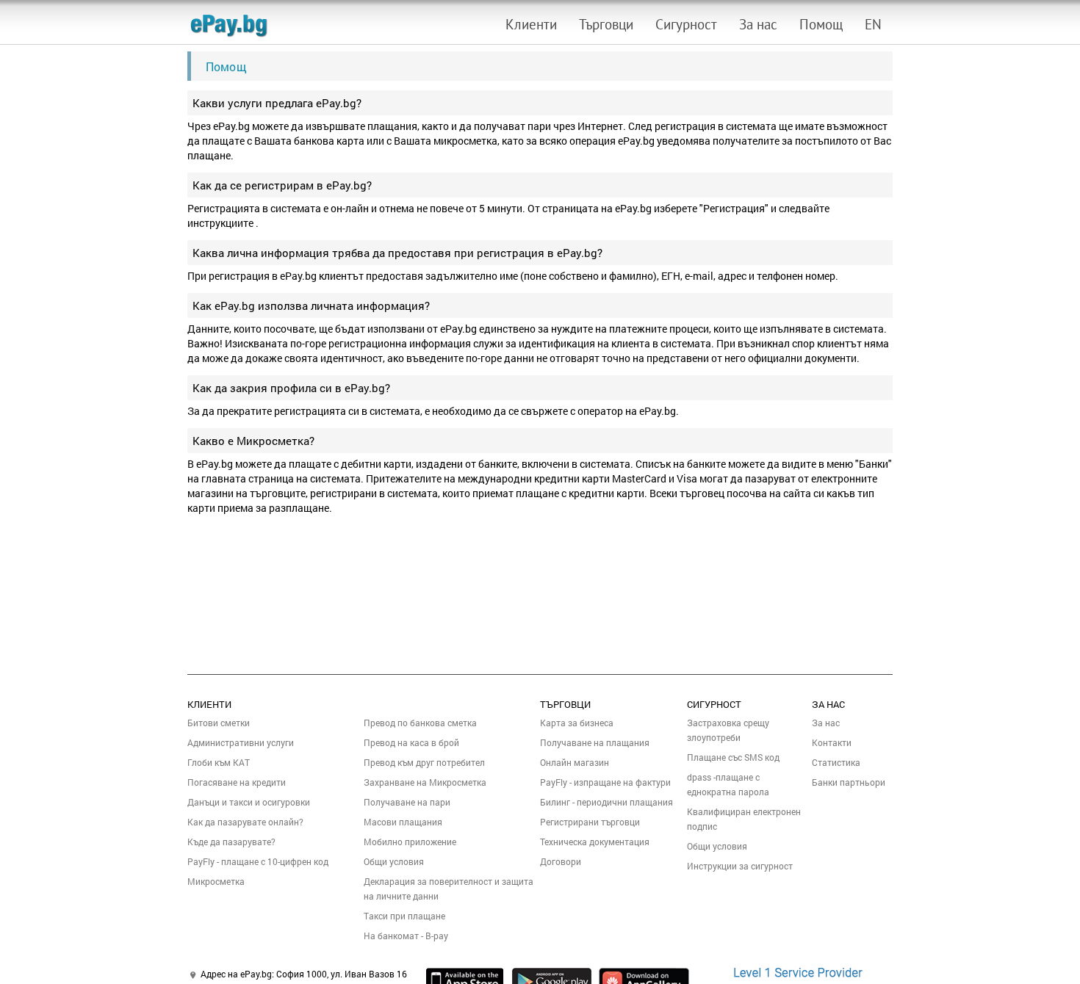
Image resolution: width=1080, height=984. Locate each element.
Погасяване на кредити (236, 782)
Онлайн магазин (574, 762)
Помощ (821, 24)
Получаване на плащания (594, 742)
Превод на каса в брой (411, 742)
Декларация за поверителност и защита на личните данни (448, 888)
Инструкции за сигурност (740, 866)
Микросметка (216, 881)
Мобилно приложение (410, 841)
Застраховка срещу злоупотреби (728, 730)
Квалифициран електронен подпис (744, 819)
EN (873, 24)
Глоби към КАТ (218, 762)
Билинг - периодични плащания (606, 802)
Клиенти (531, 24)
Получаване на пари (407, 802)
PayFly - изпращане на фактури (605, 782)
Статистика (836, 762)
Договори (560, 861)
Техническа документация (594, 841)
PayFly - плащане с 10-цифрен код (257, 861)
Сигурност (686, 24)
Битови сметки (218, 722)
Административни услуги (240, 742)
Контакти (832, 742)
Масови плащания (403, 822)
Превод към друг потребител (424, 762)
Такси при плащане (404, 916)
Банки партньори (848, 782)
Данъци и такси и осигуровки (248, 802)
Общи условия (394, 861)
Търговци (606, 24)
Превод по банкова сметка (420, 722)
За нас (758, 24)
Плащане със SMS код (733, 757)
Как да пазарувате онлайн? (245, 822)
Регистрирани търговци (590, 822)
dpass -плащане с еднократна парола (728, 784)
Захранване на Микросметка (425, 782)
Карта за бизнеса (576, 722)
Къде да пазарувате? (231, 841)
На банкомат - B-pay (406, 935)
